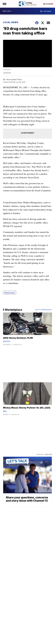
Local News (10, 22)
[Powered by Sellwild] (48, 454)
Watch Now (47, 4)
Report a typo (9, 292)
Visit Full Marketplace (43, 310)
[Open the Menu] (4, 4)
